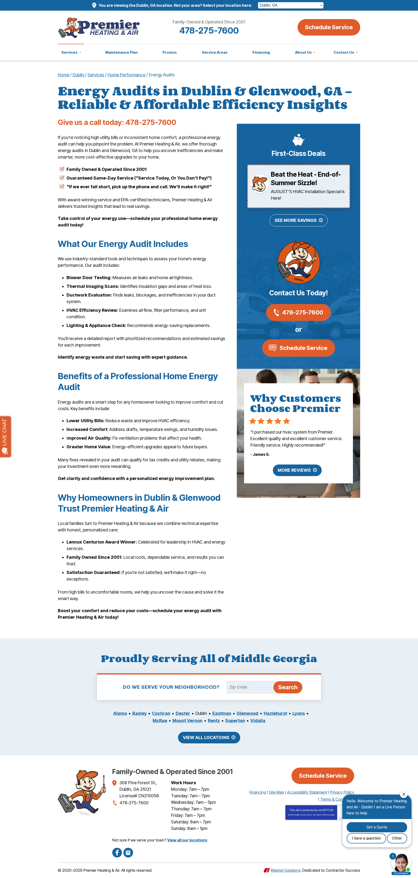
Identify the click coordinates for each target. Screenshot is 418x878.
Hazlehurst (275, 713)
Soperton (235, 720)
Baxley (139, 713)
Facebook (117, 852)
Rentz (214, 720)
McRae (160, 720)
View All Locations (206, 737)
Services (96, 74)
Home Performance (126, 74)
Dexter (183, 713)
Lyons (298, 713)
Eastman (221, 713)
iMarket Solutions (285, 870)
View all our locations (187, 840)
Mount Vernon (187, 720)
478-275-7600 (209, 30)
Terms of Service (322, 815)
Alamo (120, 713)
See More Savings (296, 220)
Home (63, 74)
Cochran (161, 713)
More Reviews (294, 470)
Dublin (79, 74)
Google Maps (128, 852)
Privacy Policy (306, 815)
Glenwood (247, 713)
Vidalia (257, 720)
